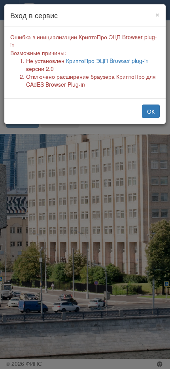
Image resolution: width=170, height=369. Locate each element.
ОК (151, 111)
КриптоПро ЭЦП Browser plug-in (107, 61)
